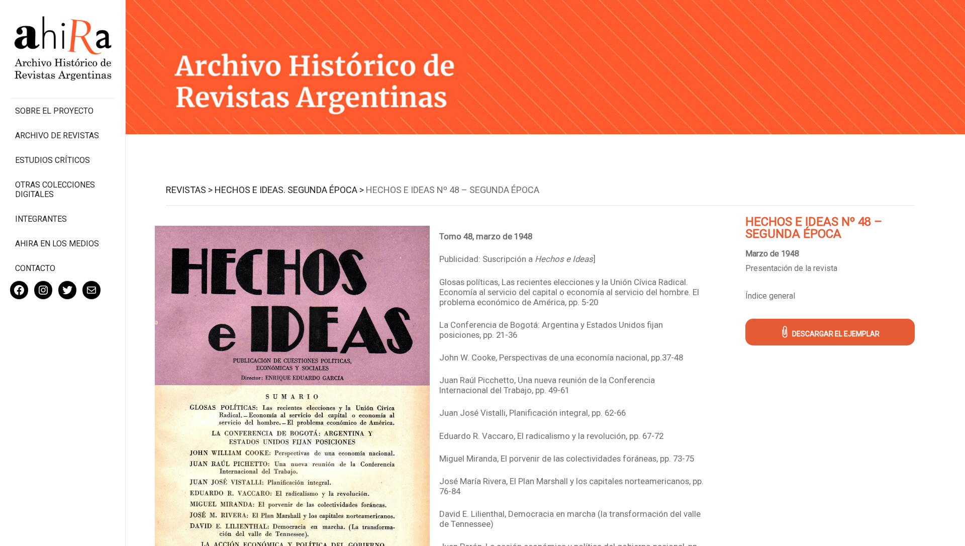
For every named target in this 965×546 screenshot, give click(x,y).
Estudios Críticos (52, 160)
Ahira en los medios (57, 243)
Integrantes (41, 219)
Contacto (35, 268)
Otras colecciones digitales (55, 189)
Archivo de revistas (57, 135)
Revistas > (189, 190)
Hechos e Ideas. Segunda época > (289, 190)
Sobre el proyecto (54, 111)
